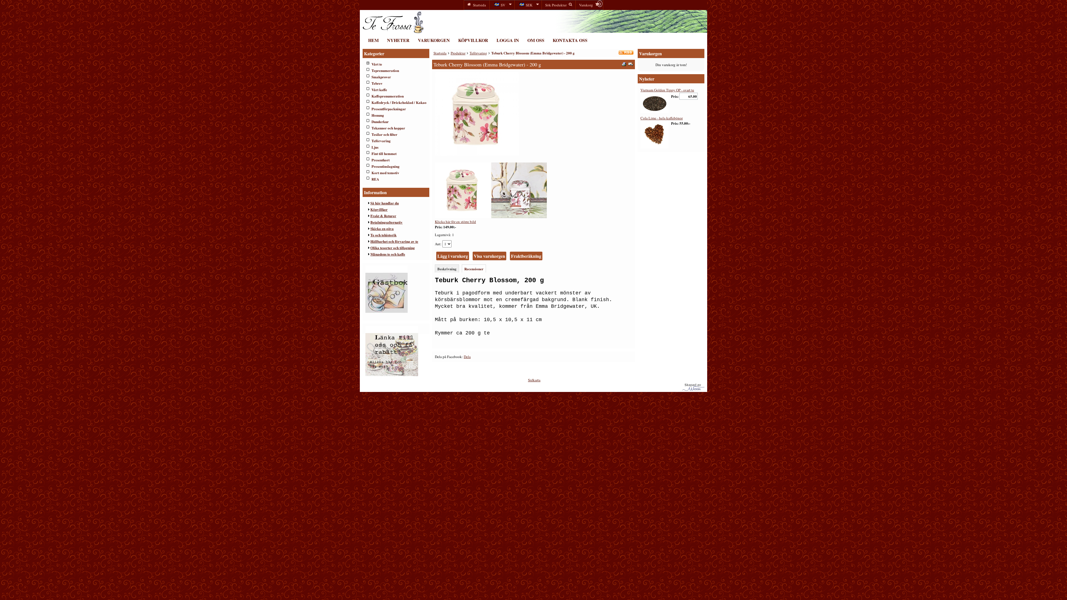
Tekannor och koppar (388, 128)
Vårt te (377, 64)
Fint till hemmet (384, 153)
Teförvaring (381, 140)
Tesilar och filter (384, 134)
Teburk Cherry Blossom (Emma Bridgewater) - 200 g (533, 53)
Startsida (440, 53)
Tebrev (377, 83)
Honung (378, 115)
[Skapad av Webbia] (693, 389)
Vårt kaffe (379, 89)
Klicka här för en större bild (455, 221)
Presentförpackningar (389, 108)
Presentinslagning (386, 166)
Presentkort (381, 159)
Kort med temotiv (385, 172)
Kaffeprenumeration (388, 96)
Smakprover (381, 76)
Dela (467, 356)
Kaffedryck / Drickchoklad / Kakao (399, 102)
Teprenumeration (385, 70)
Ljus (375, 147)
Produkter (458, 53)
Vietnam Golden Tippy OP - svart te (667, 90)
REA (375, 179)
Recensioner (473, 268)
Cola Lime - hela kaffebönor (661, 118)
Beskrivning (447, 268)
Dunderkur (380, 121)
